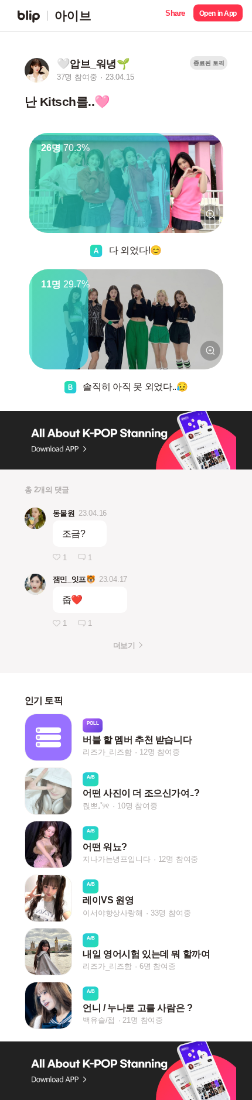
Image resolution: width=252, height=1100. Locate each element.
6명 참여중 (157, 966)
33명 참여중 (171, 913)
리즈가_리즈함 (107, 752)
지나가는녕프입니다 (116, 859)
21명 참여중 (142, 1020)
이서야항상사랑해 (112, 913)
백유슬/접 (99, 1020)
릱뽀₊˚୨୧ (96, 805)
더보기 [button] (124, 645)
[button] (175, 15)
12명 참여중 (159, 752)
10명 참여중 (137, 805)
